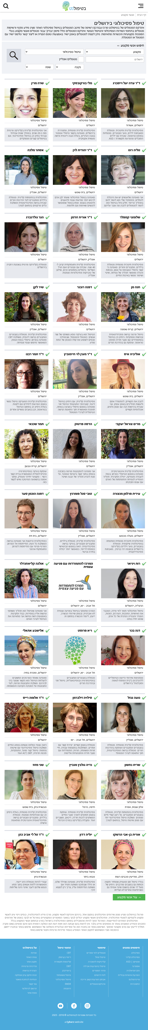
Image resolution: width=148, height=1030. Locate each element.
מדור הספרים (98, 970)
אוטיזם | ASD (133, 961)
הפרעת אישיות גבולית (129, 975)
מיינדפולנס (134, 979)
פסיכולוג (135, 952)
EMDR (68, 983)
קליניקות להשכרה (96, 961)
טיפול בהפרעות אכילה (94, 966)
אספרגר (136, 966)
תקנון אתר (32, 961)
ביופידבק (66, 970)
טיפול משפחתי (63, 975)
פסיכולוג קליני (133, 957)
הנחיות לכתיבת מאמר (26, 979)
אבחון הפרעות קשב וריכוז (93, 979)
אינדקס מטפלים (97, 983)
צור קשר (33, 983)
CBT (69, 952)
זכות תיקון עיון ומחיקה (26, 975)
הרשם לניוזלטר (29, 988)
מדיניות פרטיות (29, 966)
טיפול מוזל (100, 957)
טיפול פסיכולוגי (63, 979)
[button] (6, 6)
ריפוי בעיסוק (65, 957)
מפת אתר (32, 992)
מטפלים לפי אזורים (95, 952)
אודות (34, 952)
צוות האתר (31, 957)
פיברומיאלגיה (133, 970)
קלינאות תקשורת (62, 961)
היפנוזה (67, 988)
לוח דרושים (99, 975)
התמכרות (135, 983)
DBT (69, 966)
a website (74, 1021)
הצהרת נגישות (30, 970)
